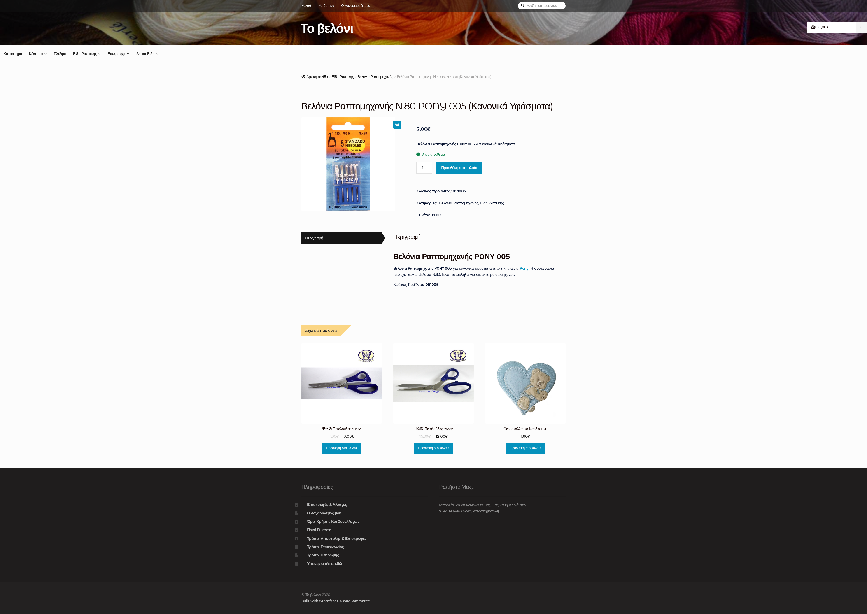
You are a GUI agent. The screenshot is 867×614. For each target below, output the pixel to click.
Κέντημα (36, 54)
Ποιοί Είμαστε (319, 530)
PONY (436, 215)
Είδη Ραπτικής (85, 54)
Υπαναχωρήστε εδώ (324, 563)
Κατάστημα (326, 6)
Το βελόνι (327, 28)
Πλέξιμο (60, 54)
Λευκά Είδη (145, 54)
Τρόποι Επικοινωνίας (325, 546)
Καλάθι (306, 6)
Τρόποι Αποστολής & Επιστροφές (336, 538)
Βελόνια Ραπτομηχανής (375, 77)
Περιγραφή (314, 238)
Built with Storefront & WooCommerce (335, 601)
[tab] (341, 238)
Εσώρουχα (116, 54)
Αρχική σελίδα (317, 77)
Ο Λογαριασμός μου (355, 6)
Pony (524, 268)
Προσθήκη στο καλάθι (459, 167)
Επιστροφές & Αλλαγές (327, 504)
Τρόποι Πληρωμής (323, 555)
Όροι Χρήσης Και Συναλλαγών (333, 521)
